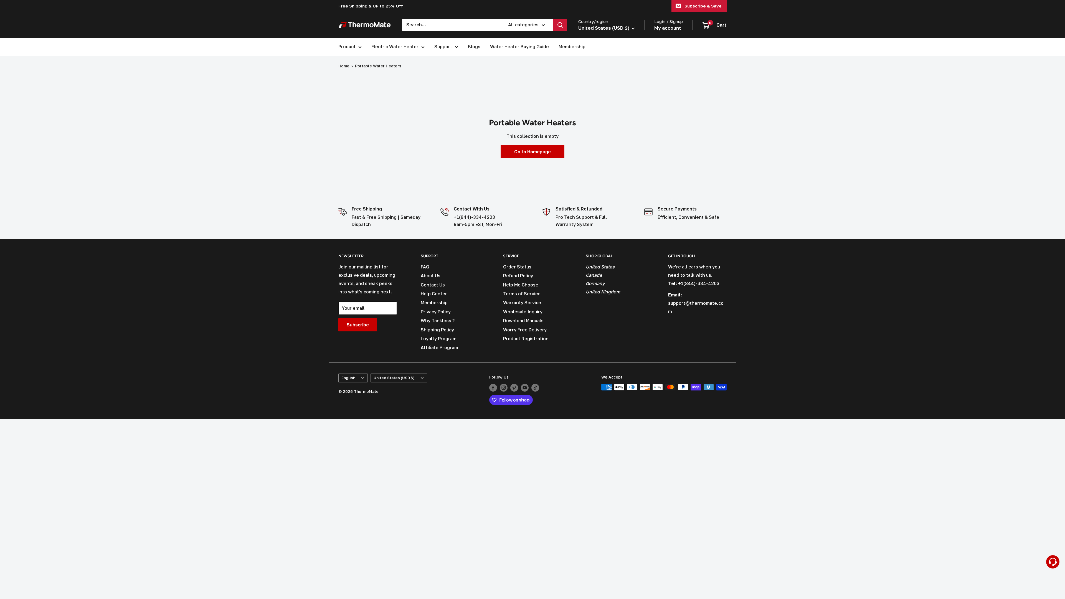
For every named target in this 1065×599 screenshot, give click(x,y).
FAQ (425, 267)
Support (443, 46)
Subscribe (358, 325)
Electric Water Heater (395, 46)
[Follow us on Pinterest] (514, 388)
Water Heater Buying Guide (519, 46)
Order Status (517, 267)
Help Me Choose (520, 285)
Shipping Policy (437, 330)
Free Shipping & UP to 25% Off (370, 5)
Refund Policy (518, 275)
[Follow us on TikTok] (535, 388)
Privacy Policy (436, 311)
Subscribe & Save (703, 5)
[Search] (560, 25)
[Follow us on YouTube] (525, 388)
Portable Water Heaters (378, 66)
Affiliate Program (439, 347)
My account (667, 28)
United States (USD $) (394, 377)
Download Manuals (523, 320)
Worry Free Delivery (525, 330)
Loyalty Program (439, 338)
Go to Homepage (532, 151)
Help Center (434, 293)
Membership (572, 46)
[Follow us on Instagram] (504, 388)
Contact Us (433, 285)
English (348, 377)
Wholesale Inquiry (522, 311)
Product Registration (526, 338)
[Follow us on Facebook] (493, 388)
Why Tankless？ (438, 320)
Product (347, 46)
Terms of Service (522, 293)
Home (343, 66)
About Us (430, 275)
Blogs (474, 46)
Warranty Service (522, 302)
